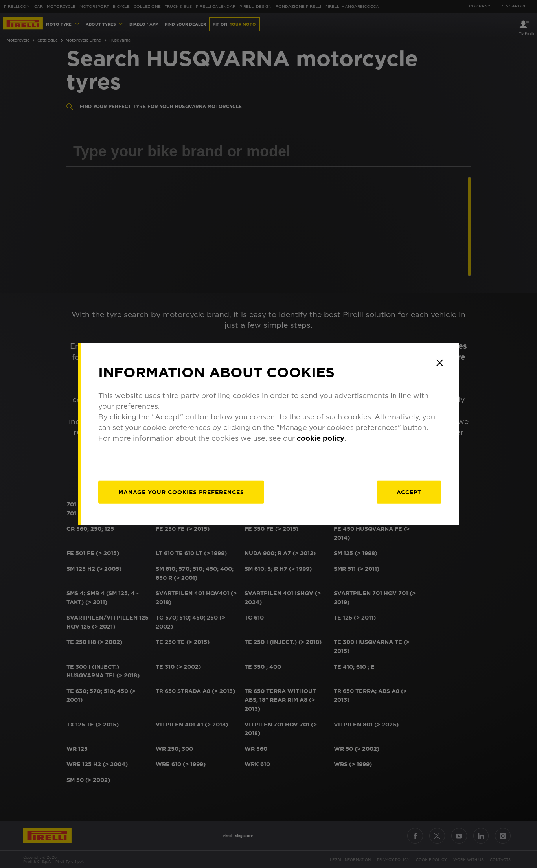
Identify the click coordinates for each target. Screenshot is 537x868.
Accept (409, 492)
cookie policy (320, 438)
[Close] (439, 363)
